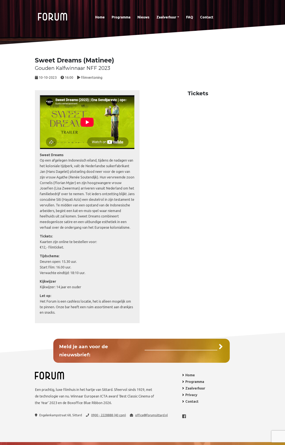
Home (100, 17)
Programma (121, 17)
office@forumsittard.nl (151, 415)
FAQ (189, 17)
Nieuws (143, 17)
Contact (206, 17)
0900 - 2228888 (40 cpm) (108, 415)
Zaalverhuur (166, 17)
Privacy (191, 395)
